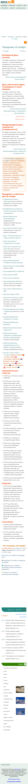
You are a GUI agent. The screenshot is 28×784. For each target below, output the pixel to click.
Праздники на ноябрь (21, 36)
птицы (5, 708)
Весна (5, 674)
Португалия (7, 177)
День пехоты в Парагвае (11, 278)
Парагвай (15, 175)
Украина (5, 163)
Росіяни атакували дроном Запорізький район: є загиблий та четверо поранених (14, 634)
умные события (8, 169)
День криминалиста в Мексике (14, 271)
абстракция (7, 729)
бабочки (6, 683)
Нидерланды (7, 175)
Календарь (10, 36)
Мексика (15, 173)
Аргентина (17, 169)
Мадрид (13, 355)
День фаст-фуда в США (11, 294)
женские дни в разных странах (13, 167)
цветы (5, 714)
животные (6, 689)
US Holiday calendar (21, 8)
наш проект (17, 769)
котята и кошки (8, 692)
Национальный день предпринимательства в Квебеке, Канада (11, 345)
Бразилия (6, 171)
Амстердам (7, 359)
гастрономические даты (10, 183)
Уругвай (16, 179)
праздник (6, 702)
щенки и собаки (8, 717)
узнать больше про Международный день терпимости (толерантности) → (14, 151)
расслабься (7, 711)
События (3, 36)
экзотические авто (9, 720)
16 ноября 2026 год (7, 548)
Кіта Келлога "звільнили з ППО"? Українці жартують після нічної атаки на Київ (16, 650)
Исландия (13, 171)
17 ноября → (23, 51)
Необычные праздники (17, 160)
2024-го (19, 550)
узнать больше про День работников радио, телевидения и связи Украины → (15, 111)
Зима (5, 671)
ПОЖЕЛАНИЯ (12, 5)
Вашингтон (7, 363)
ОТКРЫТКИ (19, 5)
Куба (10, 173)
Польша (21, 175)
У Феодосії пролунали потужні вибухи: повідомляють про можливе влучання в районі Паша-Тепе (15, 642)
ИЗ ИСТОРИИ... (5, 8)
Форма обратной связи (14, 779)
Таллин (8, 367)
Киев (19, 363)
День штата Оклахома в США (13, 297)
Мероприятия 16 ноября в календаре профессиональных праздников (12, 567)
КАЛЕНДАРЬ (4, 5)
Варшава (6, 361)
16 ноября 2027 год (19, 548)
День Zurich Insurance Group (13, 228)
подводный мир (8, 699)
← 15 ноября (5, 51)
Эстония (14, 181)
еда (5, 686)
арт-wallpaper (7, 726)
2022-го (5, 552)
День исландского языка (12, 266)
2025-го (14, 550)
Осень (5, 680)
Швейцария (6, 181)
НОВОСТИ (12, 8)
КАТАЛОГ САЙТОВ (5, 764)
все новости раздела (21, 614)
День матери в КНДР (10, 274)
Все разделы (23, 617)
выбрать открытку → (21, 116)
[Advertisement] (14, 22)
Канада (5, 173)
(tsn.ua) (17, 628)
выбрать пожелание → (20, 119)
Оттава (6, 357)
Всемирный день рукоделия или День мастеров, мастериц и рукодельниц (13, 211)
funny (5, 723)
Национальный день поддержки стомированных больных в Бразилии (13, 335)
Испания (20, 171)
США (11, 179)
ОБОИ (25, 5)
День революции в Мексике (13, 281)
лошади (6, 695)
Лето (5, 677)
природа (6, 705)
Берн (13, 365)
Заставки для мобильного (11, 668)
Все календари (9, 158)
